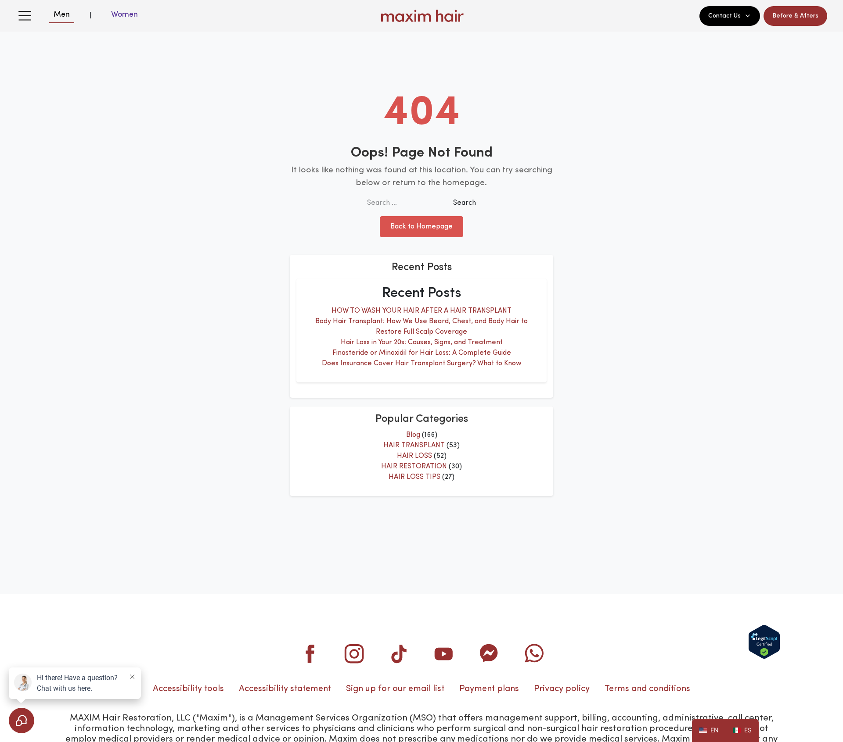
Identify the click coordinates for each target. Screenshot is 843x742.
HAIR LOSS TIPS (414, 477)
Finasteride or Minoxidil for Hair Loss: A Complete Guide (421, 353)
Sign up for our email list (395, 689)
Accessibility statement (285, 689)
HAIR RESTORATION (414, 466)
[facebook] (309, 653)
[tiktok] (399, 653)
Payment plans (489, 689)
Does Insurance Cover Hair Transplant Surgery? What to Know (422, 363)
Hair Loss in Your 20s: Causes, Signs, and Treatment (422, 342)
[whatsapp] (533, 653)
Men (62, 14)
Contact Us (724, 16)
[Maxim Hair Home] (421, 16)
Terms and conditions (647, 689)
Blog (413, 435)
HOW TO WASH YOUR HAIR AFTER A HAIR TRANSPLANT (421, 310)
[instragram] (354, 653)
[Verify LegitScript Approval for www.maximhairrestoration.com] (764, 641)
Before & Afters (795, 16)
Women (124, 14)
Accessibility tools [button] (188, 689)
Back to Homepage (421, 226)
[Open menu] (24, 16)
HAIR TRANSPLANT (414, 445)
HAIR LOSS (414, 456)
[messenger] (488, 653)
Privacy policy (562, 689)
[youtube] (444, 653)
